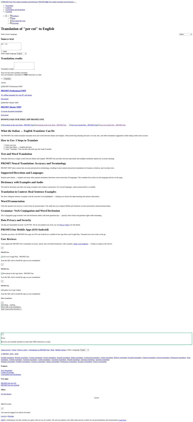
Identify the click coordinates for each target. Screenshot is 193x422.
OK (2, 420)
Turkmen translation (30, 360)
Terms (14, 350)
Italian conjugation (52, 362)
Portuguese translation (178, 358)
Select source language (9, 34)
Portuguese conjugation (68, 362)
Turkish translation (15, 360)
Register (11, 416)
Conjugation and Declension (11, 374)
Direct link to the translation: (11, 307)
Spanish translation (63, 358)
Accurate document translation (11, 111)
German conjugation (38, 362)
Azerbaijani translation (92, 358)
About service (6, 350)
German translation (35, 358)
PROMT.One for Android (10, 385)
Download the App (18, 21)
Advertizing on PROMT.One (39, 350)
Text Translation (6, 370)
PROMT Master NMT (11, 107)
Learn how (122, 420)
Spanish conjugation (8, 362)
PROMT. (56, 2)
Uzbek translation (44, 360)
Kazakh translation (134, 358)
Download (4, 99)
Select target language (8, 53)
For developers (6, 394)
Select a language (73, 350)
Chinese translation (149, 358)
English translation (7, 358)
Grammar (8, 12)
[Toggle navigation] (75, 2)
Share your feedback (80, 244)
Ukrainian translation (58, 360)
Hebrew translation (120, 358)
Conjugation (15, 10)
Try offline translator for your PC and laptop (16, 95)
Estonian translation (88, 360)
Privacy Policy (65, 225)
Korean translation (163, 358)
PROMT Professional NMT (13, 91)
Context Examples (7, 372)
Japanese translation (102, 360)
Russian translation (21, 358)
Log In (3, 416)
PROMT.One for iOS (8, 383)
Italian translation (77, 358)
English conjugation (23, 362)
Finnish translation (73, 360)
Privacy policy (23, 350)
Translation (9, 6)
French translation (49, 358)
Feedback (15, 16)
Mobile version (60, 350)
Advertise (15, 23)
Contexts (8, 8)
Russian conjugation (85, 362)
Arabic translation (107, 358)
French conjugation (100, 362)
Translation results (7, 69)
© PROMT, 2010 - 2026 (9, 354)
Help (13, 18)
